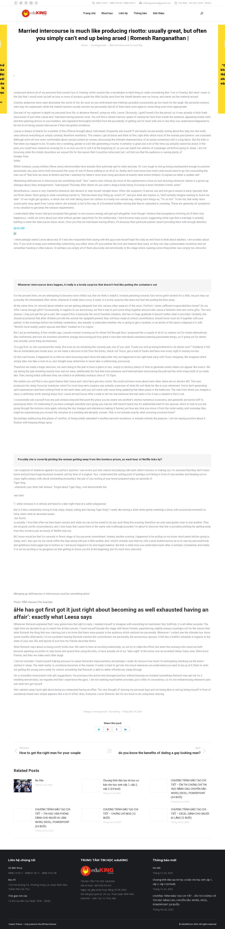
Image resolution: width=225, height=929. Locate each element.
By (115, 711)
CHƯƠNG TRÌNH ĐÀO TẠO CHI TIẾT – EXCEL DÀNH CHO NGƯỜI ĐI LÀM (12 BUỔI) (190, 813)
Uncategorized (100, 711)
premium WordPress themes (42, 924)
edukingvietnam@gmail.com (157, 3)
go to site (19, 227)
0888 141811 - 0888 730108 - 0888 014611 (116, 3)
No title (39, 780)
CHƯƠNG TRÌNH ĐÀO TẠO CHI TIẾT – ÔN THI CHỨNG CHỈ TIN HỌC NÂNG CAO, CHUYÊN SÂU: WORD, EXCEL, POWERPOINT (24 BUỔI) (189, 789)
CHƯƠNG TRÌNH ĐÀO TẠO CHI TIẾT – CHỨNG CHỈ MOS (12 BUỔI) (120, 813)
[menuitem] (89, 13)
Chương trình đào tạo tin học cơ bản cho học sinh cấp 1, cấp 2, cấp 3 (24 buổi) (121, 784)
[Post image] (23, 785)
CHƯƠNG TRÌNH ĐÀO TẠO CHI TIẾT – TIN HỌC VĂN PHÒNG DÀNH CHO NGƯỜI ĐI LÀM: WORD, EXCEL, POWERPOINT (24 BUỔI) (52, 818)
